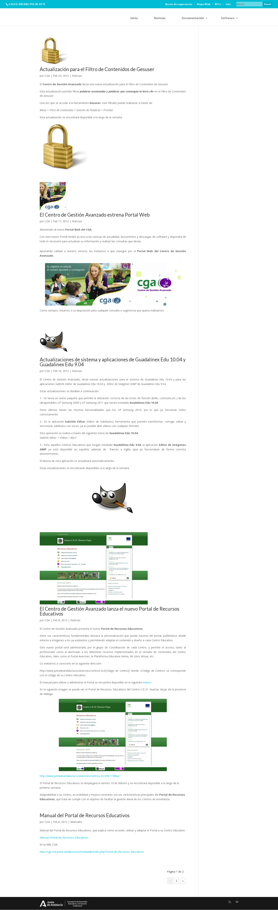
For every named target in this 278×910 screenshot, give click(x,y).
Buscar (267, 4)
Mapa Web (203, 4)
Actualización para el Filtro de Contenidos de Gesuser (97, 69)
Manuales (76, 822)
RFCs (218, 4)
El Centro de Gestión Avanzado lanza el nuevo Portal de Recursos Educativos (109, 611)
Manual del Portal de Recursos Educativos (85, 815)
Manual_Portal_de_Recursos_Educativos (64, 837)
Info (228, 4)
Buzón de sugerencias (178, 4)
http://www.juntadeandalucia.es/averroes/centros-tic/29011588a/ (79, 776)
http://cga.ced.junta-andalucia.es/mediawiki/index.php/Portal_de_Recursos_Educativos (92, 851)
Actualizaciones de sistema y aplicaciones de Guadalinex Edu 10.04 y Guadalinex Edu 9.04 (113, 361)
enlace (147, 682)
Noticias (160, 18)
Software (228, 18)
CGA (47, 75)
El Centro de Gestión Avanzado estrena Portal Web (95, 215)
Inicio (134, 18)
